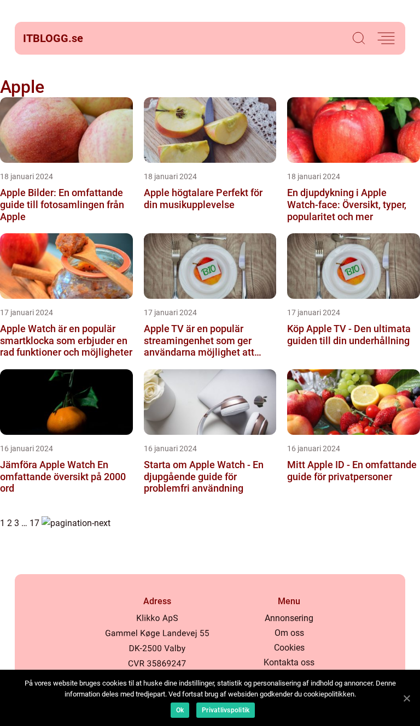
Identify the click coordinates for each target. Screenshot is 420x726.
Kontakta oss (289, 662)
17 (34, 523)
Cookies (289, 647)
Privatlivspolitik (225, 710)
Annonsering (289, 618)
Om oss (289, 633)
